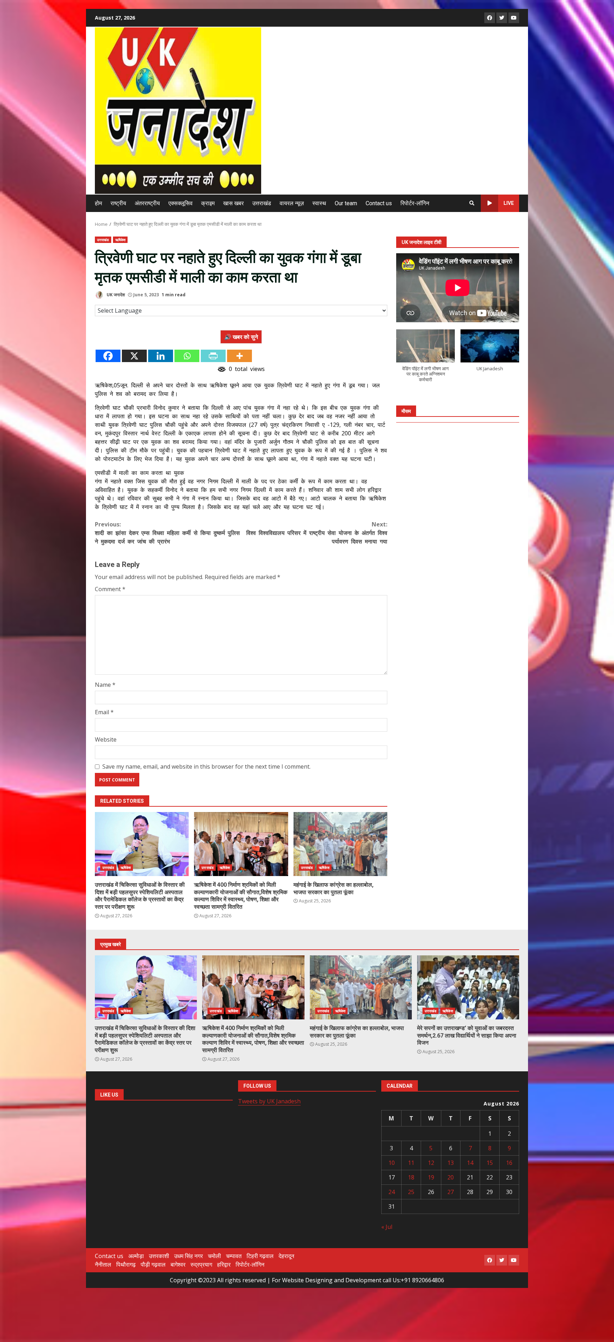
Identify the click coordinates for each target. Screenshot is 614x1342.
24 (391, 1192)
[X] (134, 356)
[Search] (471, 203)
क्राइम (208, 203)
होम (98, 203)
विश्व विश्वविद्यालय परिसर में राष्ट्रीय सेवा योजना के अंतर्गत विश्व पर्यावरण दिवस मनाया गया (316, 532)
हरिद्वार (224, 1264)
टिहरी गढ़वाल (260, 1256)
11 (411, 1163)
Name (105, 685)
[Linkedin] (160, 356)
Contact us (379, 203)
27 (450, 1192)
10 (391, 1163)
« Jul (386, 1227)
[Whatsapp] (186, 356)
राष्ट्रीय (118, 203)
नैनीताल (103, 1264)
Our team (346, 203)
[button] (425, 359)
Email (104, 712)
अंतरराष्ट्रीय (147, 203)
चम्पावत (234, 1256)
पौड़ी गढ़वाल (153, 1264)
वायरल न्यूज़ (292, 203)
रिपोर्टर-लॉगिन (414, 203)
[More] (239, 356)
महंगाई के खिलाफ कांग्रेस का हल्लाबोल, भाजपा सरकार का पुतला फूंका (340, 844)
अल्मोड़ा (136, 1256)
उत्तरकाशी (159, 1256)
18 (411, 1177)
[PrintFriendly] (213, 356)
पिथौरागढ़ (126, 1264)
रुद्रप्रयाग (201, 1264)
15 (489, 1163)
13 (450, 1163)
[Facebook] (108, 356)
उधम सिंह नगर (188, 1256)
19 (431, 1177)
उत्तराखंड (261, 203)
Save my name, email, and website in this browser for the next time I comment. (206, 766)
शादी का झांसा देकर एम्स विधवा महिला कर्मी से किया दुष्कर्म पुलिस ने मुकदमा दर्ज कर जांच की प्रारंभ (167, 532)
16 (509, 1163)
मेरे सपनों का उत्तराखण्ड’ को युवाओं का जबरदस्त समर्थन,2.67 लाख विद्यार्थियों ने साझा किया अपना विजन (468, 987)
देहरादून (286, 1256)
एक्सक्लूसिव (180, 203)
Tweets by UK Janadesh (269, 1101)
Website (106, 739)
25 (411, 1192)
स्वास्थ (319, 203)
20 (450, 1177)
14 (470, 1163)
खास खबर (233, 203)
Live (508, 203)
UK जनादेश (115, 295)
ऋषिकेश (120, 239)
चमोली (214, 1256)
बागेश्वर (178, 1264)
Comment (110, 589)
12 (431, 1163)
